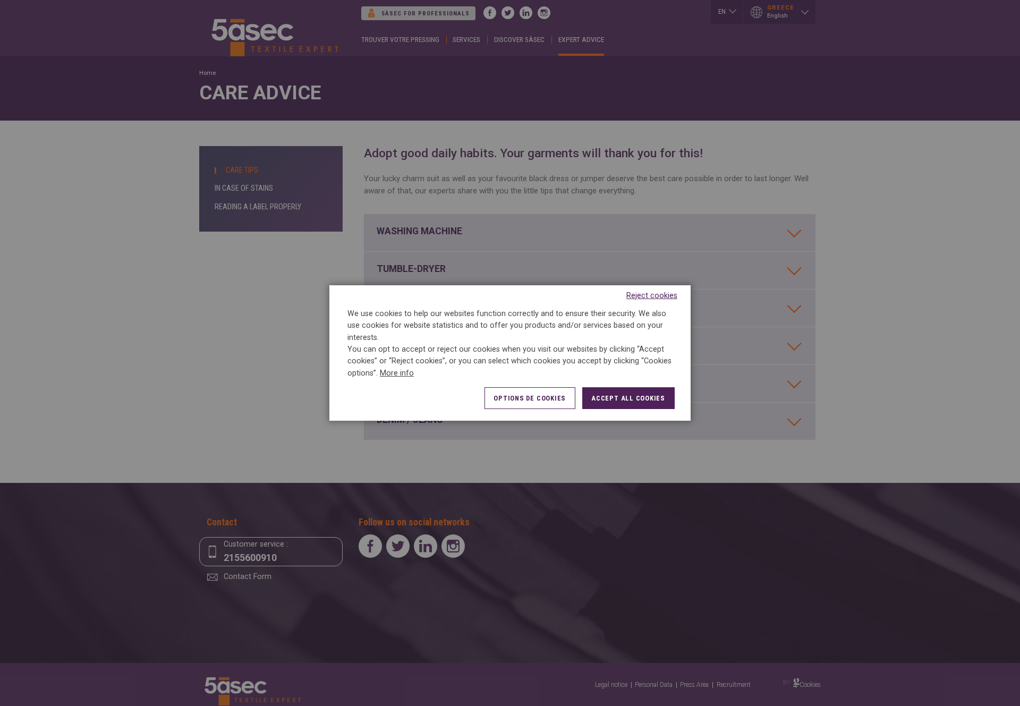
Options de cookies (530, 398)
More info (397, 373)
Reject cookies (651, 295)
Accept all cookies (628, 398)
